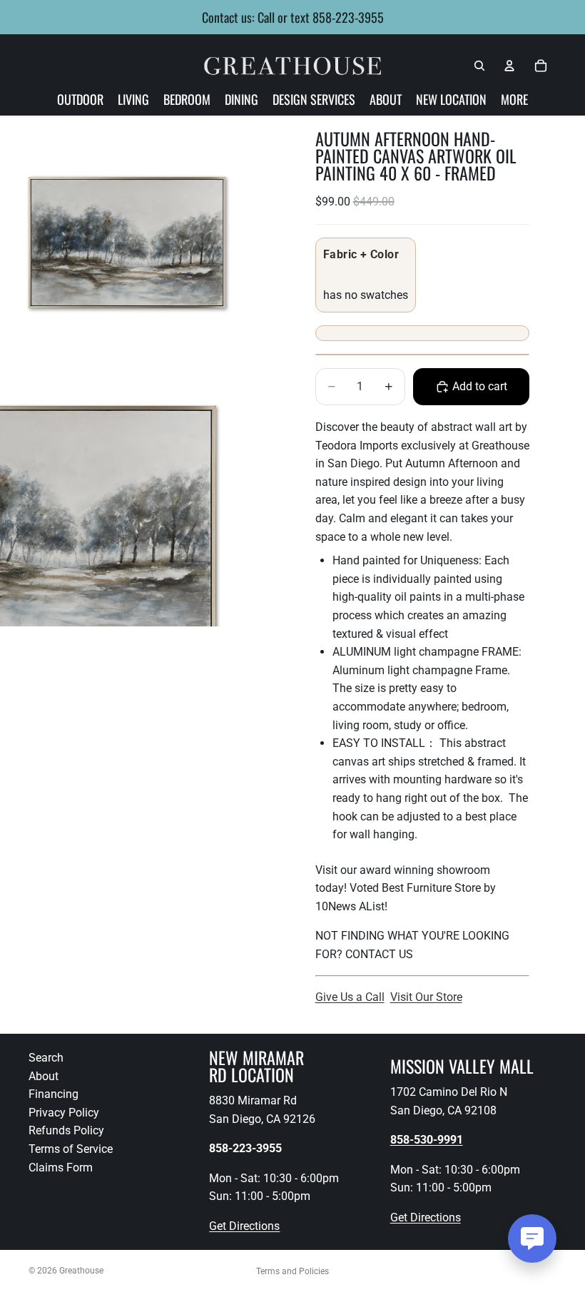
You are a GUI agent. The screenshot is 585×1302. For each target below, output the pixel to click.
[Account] (509, 65)
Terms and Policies (292, 1271)
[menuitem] (514, 99)
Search (46, 1057)
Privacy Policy (64, 1112)
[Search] (479, 65)
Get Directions (244, 1226)
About (43, 1075)
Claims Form (61, 1167)
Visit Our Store (426, 997)
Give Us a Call (350, 997)
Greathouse (81, 1271)
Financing (53, 1094)
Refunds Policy (66, 1130)
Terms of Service (71, 1149)
